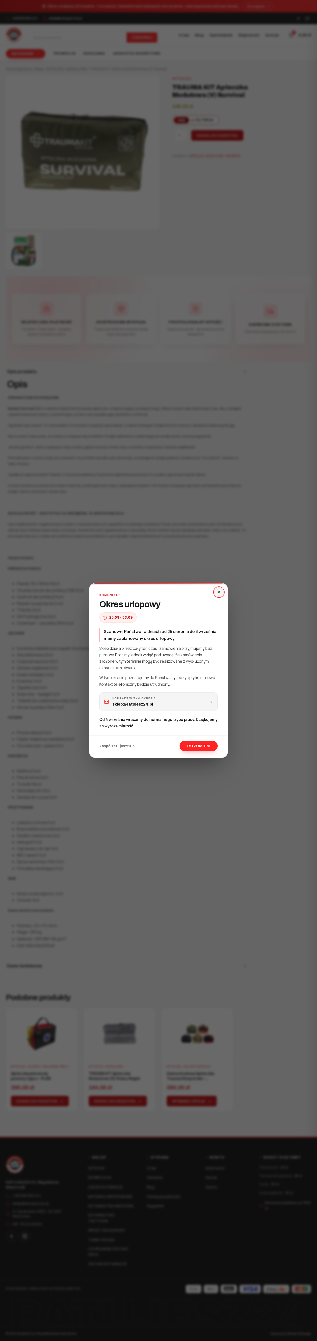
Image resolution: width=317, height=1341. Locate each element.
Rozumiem (198, 746)
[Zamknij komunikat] (219, 592)
